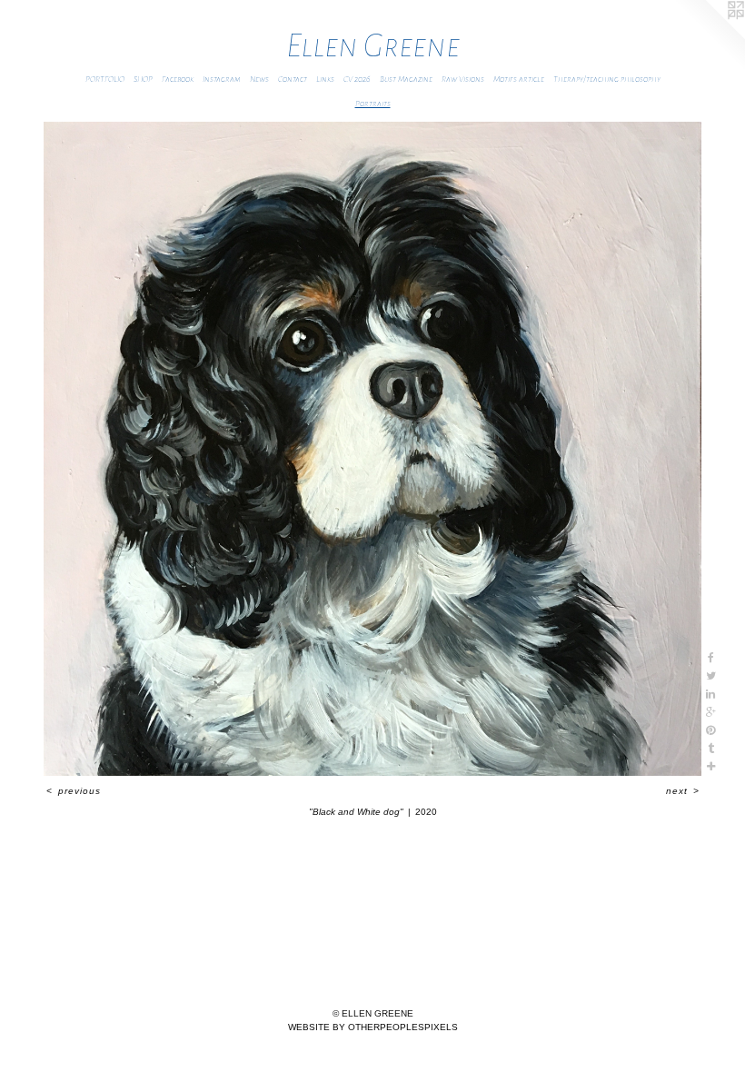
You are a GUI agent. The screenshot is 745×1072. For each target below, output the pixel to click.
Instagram (222, 79)
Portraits (373, 103)
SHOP (143, 79)
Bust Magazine (406, 79)
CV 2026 (357, 79)
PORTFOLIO (104, 79)
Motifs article (518, 79)
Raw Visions (463, 79)
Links (325, 79)
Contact (292, 79)
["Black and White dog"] (372, 449)
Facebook (178, 79)
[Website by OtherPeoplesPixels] (708, 36)
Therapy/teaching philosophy (607, 79)
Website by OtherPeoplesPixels (373, 1027)
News (259, 79)
